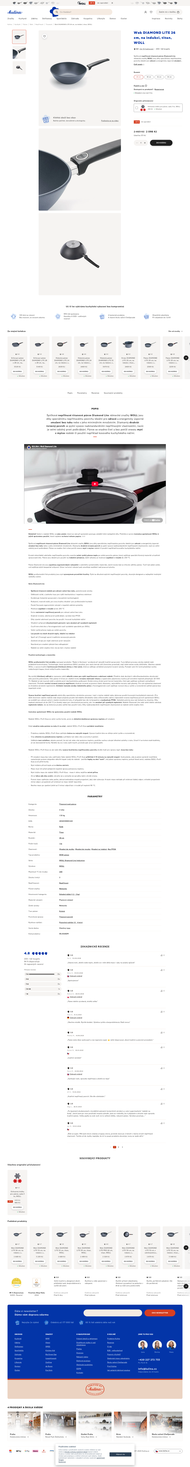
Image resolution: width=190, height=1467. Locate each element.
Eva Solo (49, 1370)
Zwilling (49, 1362)
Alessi (48, 1342)
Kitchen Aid (50, 1350)
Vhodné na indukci (99, 849)
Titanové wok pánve (67, 804)
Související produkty (113, 393)
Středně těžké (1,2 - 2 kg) (69, 894)
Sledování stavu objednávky (118, 1358)
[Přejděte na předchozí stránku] (110, 1147)
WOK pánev (64, 855)
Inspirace (156, 19)
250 (60, 872)
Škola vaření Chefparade (117, 1362)
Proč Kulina (111, 1366)
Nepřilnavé (63, 883)
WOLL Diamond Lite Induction (72, 860)
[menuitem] (11, 19)
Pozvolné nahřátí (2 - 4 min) (71, 922)
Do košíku (161, 143)
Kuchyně (18, 1338)
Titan (61, 832)
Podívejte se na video (110, 121)
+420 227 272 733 (149, 1360)
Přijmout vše (120, 1454)
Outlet (17, 1370)
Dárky (180, 19)
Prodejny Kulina (113, 1338)
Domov (17, 1366)
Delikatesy (19, 1346)
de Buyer (49, 1366)
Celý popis (138, 64)
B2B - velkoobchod (115, 1350)
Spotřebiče (19, 1350)
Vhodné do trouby (82, 849)
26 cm (61, 838)
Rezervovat (159, 89)
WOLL (61, 866)
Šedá (61, 827)
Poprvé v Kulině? (114, 1354)
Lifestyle (18, 1362)
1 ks (60, 843)
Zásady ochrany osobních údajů (75, 1452)
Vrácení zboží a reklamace (86, 1338)
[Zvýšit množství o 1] (145, 143)
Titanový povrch (66, 917)
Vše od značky (174, 331)
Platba (79, 1349)
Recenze (95, 393)
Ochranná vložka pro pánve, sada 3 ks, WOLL (164, 106)
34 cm (169, 77)
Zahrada (18, 1354)
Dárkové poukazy (83, 1361)
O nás (109, 1346)
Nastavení (62, 1462)
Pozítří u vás (139, 86)
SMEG (48, 1346)
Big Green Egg (51, 1354)
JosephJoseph (51, 1358)
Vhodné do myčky (66, 849)
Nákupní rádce (82, 1357)
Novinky (168, 19)
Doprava (79, 1353)
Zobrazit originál (76, 976)
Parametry (82, 393)
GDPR (78, 1369)
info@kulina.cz (147, 1369)
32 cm (159, 77)
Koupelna (18, 1358)
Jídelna (17, 1342)
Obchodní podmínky (84, 1365)
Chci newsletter (160, 1313)
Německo (63, 889)
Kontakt (79, 1372)
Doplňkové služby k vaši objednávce (86, 1344)
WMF (48, 1338)
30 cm (149, 77)
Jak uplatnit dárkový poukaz (118, 1370)
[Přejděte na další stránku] (122, 1147)
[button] (17, 1261)
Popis (70, 393)
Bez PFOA (112, 849)
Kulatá (62, 911)
